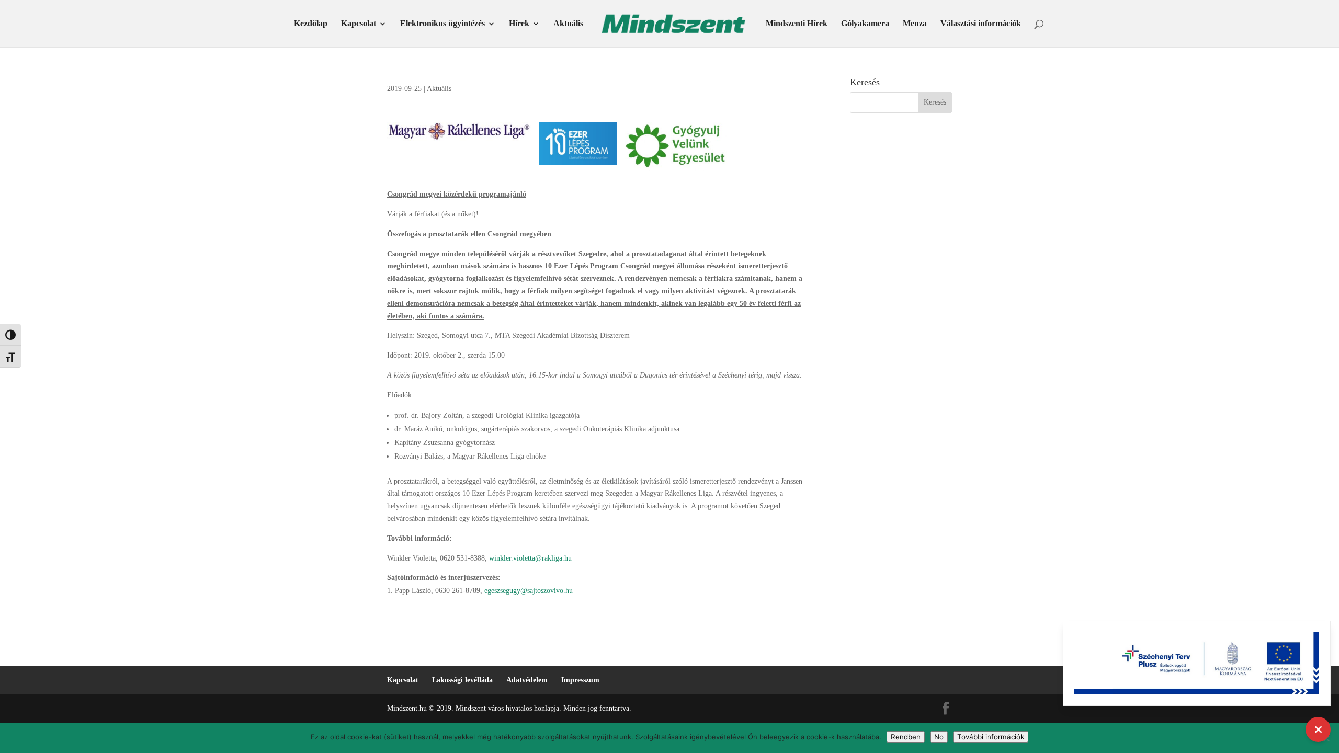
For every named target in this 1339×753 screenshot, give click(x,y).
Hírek (519, 24)
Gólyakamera (865, 24)
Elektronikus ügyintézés (442, 24)
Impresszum (580, 680)
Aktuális (568, 24)
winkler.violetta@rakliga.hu (530, 558)
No (939, 737)
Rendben (906, 737)
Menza (915, 24)
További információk (990, 737)
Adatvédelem (527, 680)
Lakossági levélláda (462, 680)
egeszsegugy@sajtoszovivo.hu (528, 591)
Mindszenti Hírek (796, 24)
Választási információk (980, 24)
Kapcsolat (358, 24)
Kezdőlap (310, 24)
